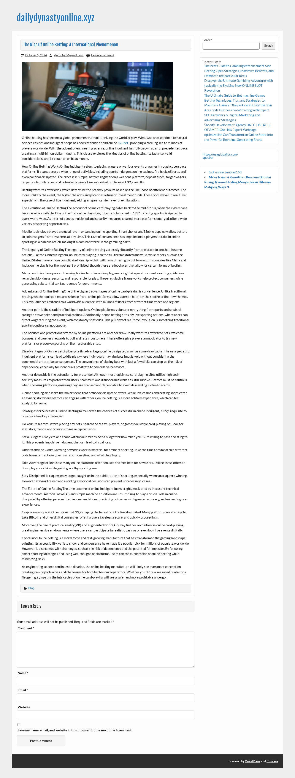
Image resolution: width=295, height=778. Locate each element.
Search (207, 40)
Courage (272, 761)
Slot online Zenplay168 (225, 172)
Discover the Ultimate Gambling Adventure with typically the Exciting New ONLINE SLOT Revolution (238, 85)
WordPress (252, 761)
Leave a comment (102, 55)
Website (24, 707)
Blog (31, 588)
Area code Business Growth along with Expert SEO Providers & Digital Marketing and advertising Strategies (236, 115)
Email (23, 690)
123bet (123, 143)
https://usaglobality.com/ (220, 154)
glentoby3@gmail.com (69, 55)
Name (23, 673)
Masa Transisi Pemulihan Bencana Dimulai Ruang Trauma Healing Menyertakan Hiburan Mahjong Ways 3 (237, 182)
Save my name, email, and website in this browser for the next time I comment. (75, 730)
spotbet (208, 157)
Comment (26, 628)
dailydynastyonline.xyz (55, 18)
